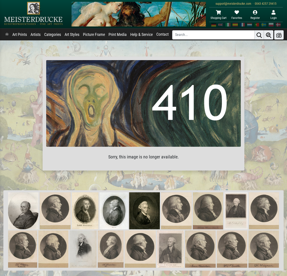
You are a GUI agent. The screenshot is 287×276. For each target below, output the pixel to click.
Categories (52, 34)
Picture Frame (94, 34)
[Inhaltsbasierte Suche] (268, 34)
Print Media (118, 34)
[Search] (259, 34)
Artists (35, 34)
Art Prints (19, 34)
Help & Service (141, 34)
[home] (7, 34)
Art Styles (72, 34)
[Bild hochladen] (279, 34)
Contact (162, 34)
